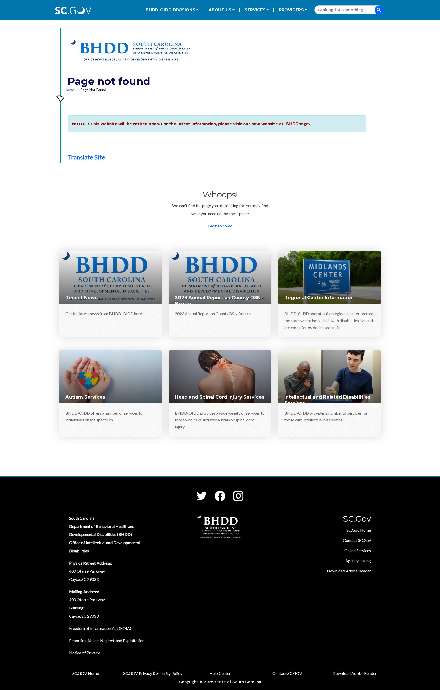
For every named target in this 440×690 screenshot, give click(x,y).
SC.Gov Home (358, 530)
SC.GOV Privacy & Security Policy (152, 673)
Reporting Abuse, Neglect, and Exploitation (106, 640)
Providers (291, 10)
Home (69, 89)
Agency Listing (358, 560)
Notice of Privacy (84, 652)
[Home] (132, 52)
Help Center (220, 673)
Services (255, 10)
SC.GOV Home (85, 673)
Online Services (357, 550)
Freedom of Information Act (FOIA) (100, 628)
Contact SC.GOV (287, 673)
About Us (220, 10)
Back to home (220, 225)
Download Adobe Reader (349, 570)
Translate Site (86, 157)
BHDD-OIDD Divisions (170, 10)
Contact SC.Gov (357, 540)
